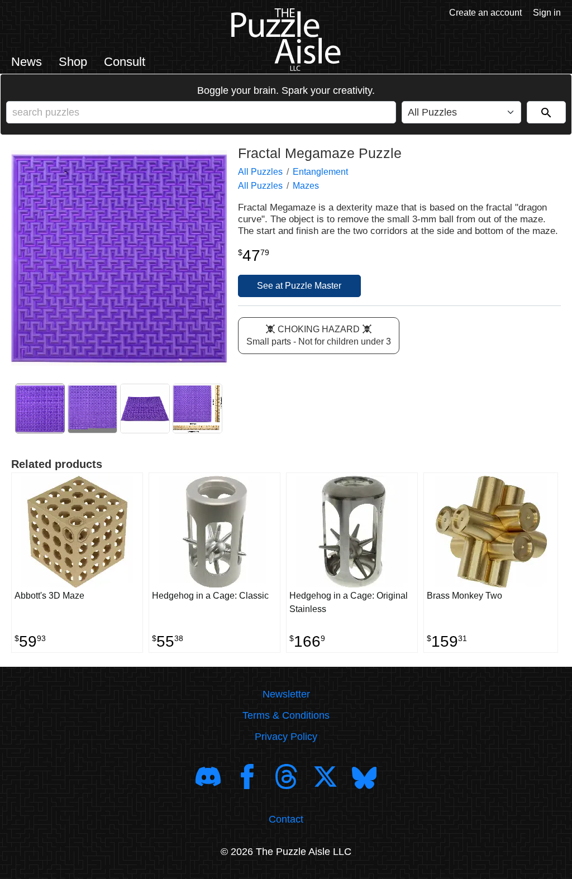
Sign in (547, 12)
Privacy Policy (286, 736)
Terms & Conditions (286, 715)
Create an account (485, 12)
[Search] (546, 112)
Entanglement (320, 171)
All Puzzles (260, 171)
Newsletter (286, 694)
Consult (124, 62)
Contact (286, 819)
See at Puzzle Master (299, 285)
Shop (73, 62)
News (26, 62)
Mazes (306, 185)
